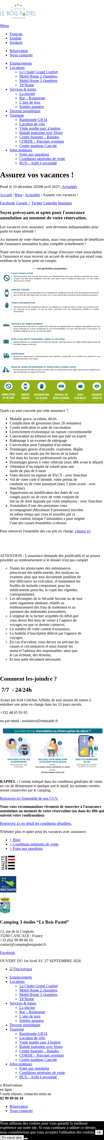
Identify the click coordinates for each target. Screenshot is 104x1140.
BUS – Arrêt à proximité (38, 163)
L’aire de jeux (29, 102)
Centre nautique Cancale (38, 146)
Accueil (6, 195)
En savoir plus (12, 1137)
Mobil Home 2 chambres (38, 76)
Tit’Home (26, 85)
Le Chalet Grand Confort (38, 72)
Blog (18, 195)
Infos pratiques (21, 150)
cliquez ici (82, 531)
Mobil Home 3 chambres (38, 81)
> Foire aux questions (26, 848)
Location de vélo (32, 124)
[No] (26, 1138)
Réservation (19, 51)
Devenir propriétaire (25, 111)
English (15, 38)
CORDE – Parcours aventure (41, 141)
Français (16, 34)
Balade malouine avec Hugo (41, 133)
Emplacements (21, 63)
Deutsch (16, 42)
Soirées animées (31, 107)
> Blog (15, 840)
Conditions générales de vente (42, 159)
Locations (17, 68)
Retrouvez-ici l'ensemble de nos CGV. (29, 798)
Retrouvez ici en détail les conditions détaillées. (36, 823)
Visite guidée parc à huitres (39, 128)
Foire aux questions (34, 154)
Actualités (32, 195)
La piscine (27, 94)
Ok (99, 1132)
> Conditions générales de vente (34, 844)
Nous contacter (21, 55)
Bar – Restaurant (32, 98)
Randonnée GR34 (33, 120)
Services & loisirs (23, 89)
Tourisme (17, 115)
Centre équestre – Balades (39, 137)
